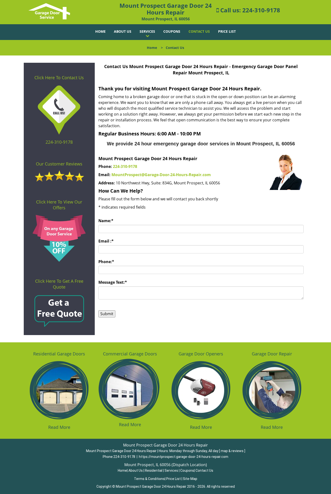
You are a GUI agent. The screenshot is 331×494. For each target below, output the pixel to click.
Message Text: (112, 282)
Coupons (171, 31)
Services (147, 31)
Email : (106, 241)
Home (100, 31)
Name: (105, 220)
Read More (59, 427)
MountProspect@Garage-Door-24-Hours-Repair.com (161, 174)
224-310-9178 (261, 10)
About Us (122, 31)
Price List (227, 31)
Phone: (106, 261)
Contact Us (199, 31)
